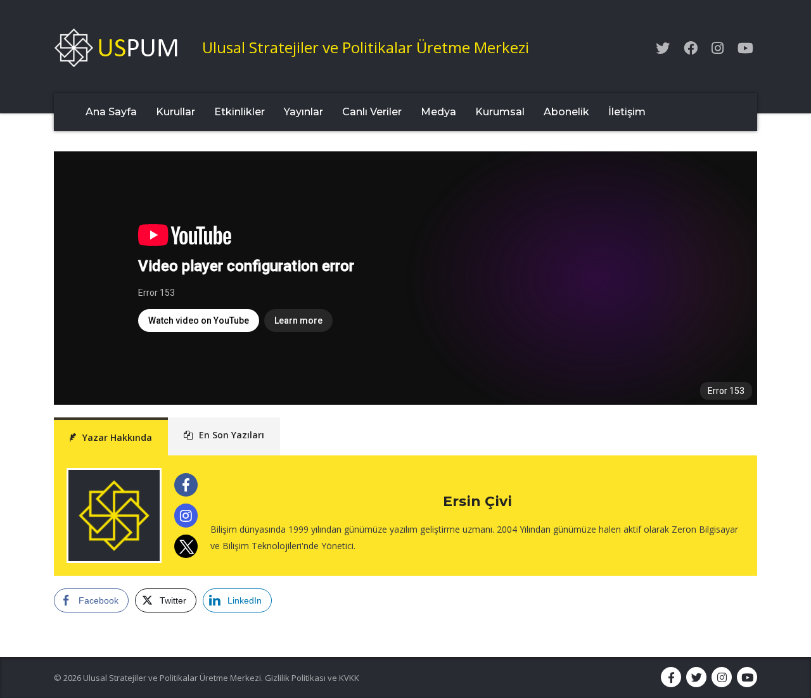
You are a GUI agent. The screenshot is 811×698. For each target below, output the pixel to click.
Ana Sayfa (111, 112)
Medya (438, 112)
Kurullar (175, 112)
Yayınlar (303, 112)
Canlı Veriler (372, 112)
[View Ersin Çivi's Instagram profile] (186, 515)
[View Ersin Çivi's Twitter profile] (186, 546)
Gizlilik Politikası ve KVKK (312, 677)
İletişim (627, 112)
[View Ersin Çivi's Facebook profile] (186, 485)
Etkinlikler (239, 112)
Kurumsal (500, 112)
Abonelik (566, 112)
